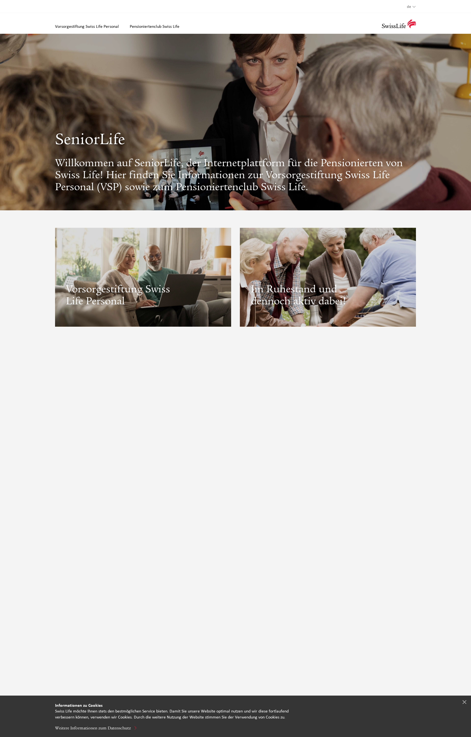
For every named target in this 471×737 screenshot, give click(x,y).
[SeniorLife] (399, 24)
